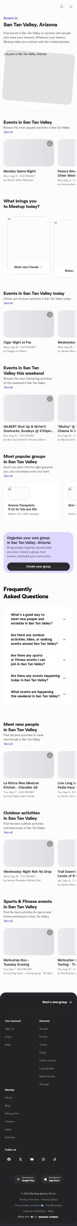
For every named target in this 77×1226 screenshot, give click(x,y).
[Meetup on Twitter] (20, 1159)
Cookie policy (54, 1205)
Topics (43, 1045)
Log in (8, 1037)
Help (8, 1045)
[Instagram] (43, 1159)
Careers (9, 1121)
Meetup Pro (12, 1113)
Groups (43, 1029)
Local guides (46, 1068)
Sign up (9, 1029)
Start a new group (54, 1002)
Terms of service (29, 1199)
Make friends (47, 1076)
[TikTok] (55, 1159)
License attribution (34, 1211)
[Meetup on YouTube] (32, 1159)
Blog (7, 1105)
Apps (8, 1129)
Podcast (10, 1137)
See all (8, 132)
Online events (47, 1060)
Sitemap (44, 1084)
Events (43, 1037)
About (8, 1098)
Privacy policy (49, 1199)
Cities (42, 1052)
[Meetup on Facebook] (9, 1159)
